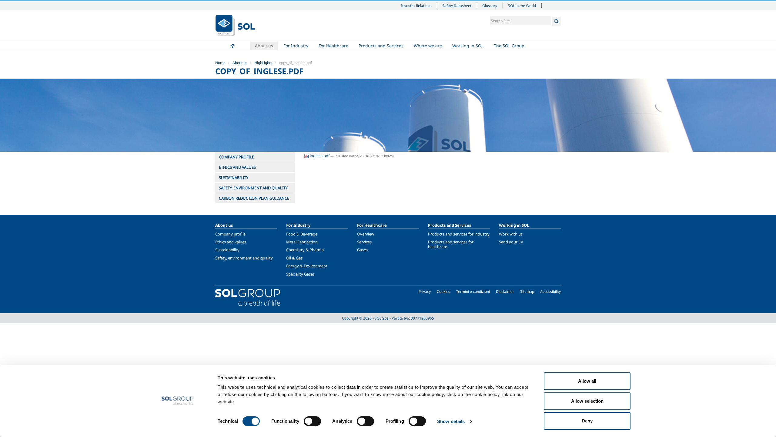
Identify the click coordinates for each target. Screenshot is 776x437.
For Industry (295, 46)
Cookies (443, 291)
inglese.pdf (319, 155)
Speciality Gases (300, 274)
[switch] (312, 421)
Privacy (425, 291)
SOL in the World (522, 5)
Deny (587, 420)
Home (232, 46)
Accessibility (550, 291)
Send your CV (511, 242)
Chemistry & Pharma (305, 249)
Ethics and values (230, 242)
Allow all (587, 381)
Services (364, 242)
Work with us (511, 234)
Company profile (230, 234)
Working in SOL (467, 46)
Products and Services (381, 46)
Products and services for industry (459, 234)
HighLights (263, 62)
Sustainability (227, 249)
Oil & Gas (294, 258)
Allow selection (587, 401)
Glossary (489, 5)
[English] (235, 25)
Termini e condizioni (473, 291)
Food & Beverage (301, 234)
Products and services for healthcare (450, 244)
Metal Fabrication (302, 242)
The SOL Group (509, 46)
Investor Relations (416, 5)
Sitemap (527, 291)
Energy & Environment (306, 266)
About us (264, 46)
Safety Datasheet (456, 5)
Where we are (428, 46)
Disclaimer (505, 291)
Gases (362, 249)
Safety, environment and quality (244, 258)
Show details (451, 421)
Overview (365, 234)
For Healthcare (333, 46)
